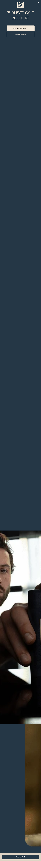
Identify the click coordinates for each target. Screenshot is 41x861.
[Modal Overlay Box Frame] (20, 430)
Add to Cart (20, 857)
